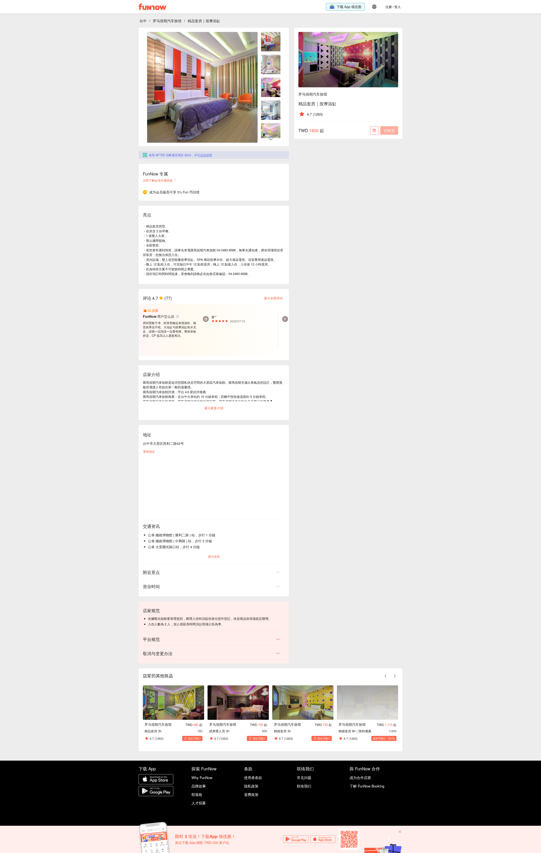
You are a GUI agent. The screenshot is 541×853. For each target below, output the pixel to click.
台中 (143, 20)
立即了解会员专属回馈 (157, 180)
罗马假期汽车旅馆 (167, 20)
